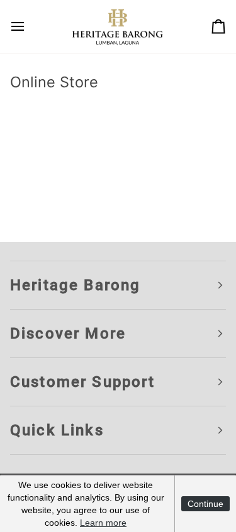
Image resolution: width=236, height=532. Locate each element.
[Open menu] (29, 26)
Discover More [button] (68, 333)
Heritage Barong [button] (75, 285)
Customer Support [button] (82, 382)
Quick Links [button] (57, 430)
